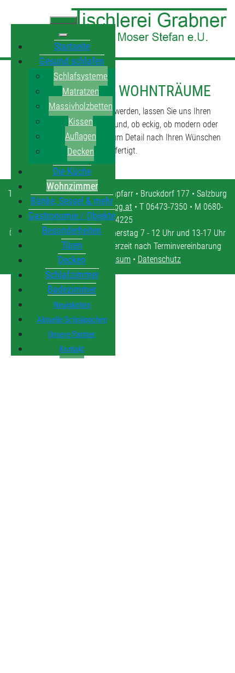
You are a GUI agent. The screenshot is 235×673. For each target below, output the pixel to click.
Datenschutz (159, 259)
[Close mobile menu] (63, 35)
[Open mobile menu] (63, 20)
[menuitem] (72, 46)
